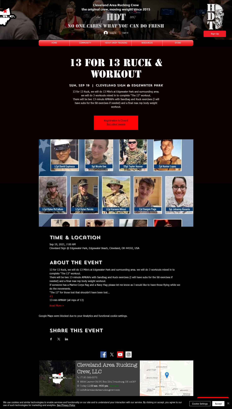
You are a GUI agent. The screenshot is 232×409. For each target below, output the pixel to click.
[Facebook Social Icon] (103, 354)
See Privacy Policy (66, 405)
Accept (218, 403)
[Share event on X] (58, 339)
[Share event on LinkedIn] (66, 339)
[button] (124, 32)
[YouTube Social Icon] (120, 354)
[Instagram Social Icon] (128, 354)
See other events (116, 124)
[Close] (228, 403)
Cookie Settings (200, 403)
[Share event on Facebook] (51, 339)
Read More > (57, 306)
